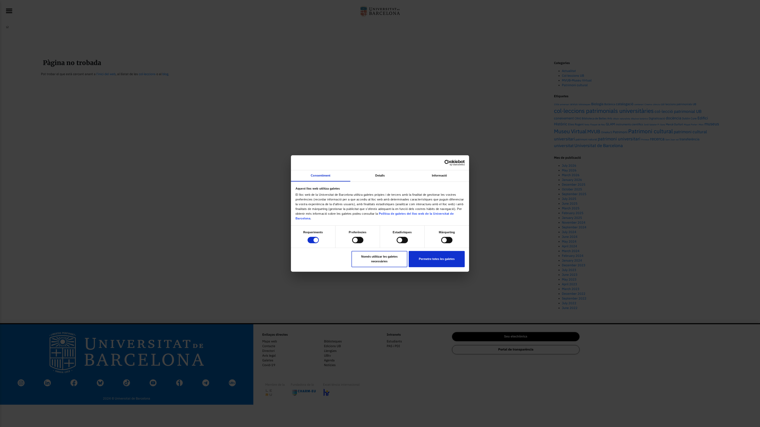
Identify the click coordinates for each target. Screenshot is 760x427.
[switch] (357, 240)
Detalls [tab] (380, 175)
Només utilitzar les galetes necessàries (379, 259)
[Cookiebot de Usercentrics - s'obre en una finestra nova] (447, 163)
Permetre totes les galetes (437, 259)
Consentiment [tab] (320, 175)
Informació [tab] (439, 175)
